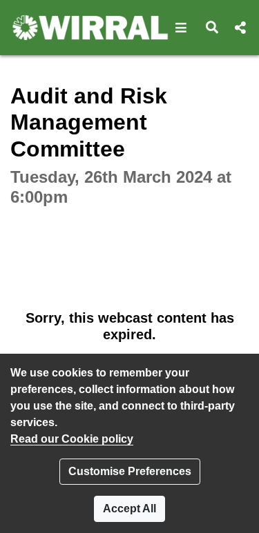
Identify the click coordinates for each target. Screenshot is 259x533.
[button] (181, 28)
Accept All (129, 508)
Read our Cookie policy (71, 439)
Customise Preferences (129, 471)
